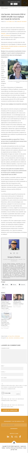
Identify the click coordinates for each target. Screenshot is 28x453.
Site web (4, 377)
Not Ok (15, 3)
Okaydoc (3, 33)
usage (22, 338)
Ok (11, 3)
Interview (17, 336)
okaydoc (11, 338)
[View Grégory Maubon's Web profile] (14, 253)
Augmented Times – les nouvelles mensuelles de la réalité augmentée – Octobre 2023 (5, 322)
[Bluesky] (16, 437)
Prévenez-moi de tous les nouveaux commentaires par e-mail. (12, 399)
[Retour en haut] (14, 442)
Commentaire (5, 348)
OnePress (8, 448)
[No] (26, 3)
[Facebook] (20, 437)
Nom (2, 365)
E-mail (3, 371)
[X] (12, 437)
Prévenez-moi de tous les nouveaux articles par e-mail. (12, 406)
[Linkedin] (8, 437)
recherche (17, 338)
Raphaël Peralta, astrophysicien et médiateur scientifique (18, 302)
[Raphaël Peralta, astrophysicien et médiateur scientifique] (18, 297)
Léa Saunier (7, 35)
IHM (7, 338)
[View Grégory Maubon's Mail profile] (17, 253)
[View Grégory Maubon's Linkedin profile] (11, 253)
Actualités (11, 336)
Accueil (2, 7)
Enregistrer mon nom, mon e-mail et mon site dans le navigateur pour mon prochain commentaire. (14, 387)
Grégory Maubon (21, 21)
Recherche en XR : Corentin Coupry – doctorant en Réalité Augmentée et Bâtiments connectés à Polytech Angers (6, 304)
